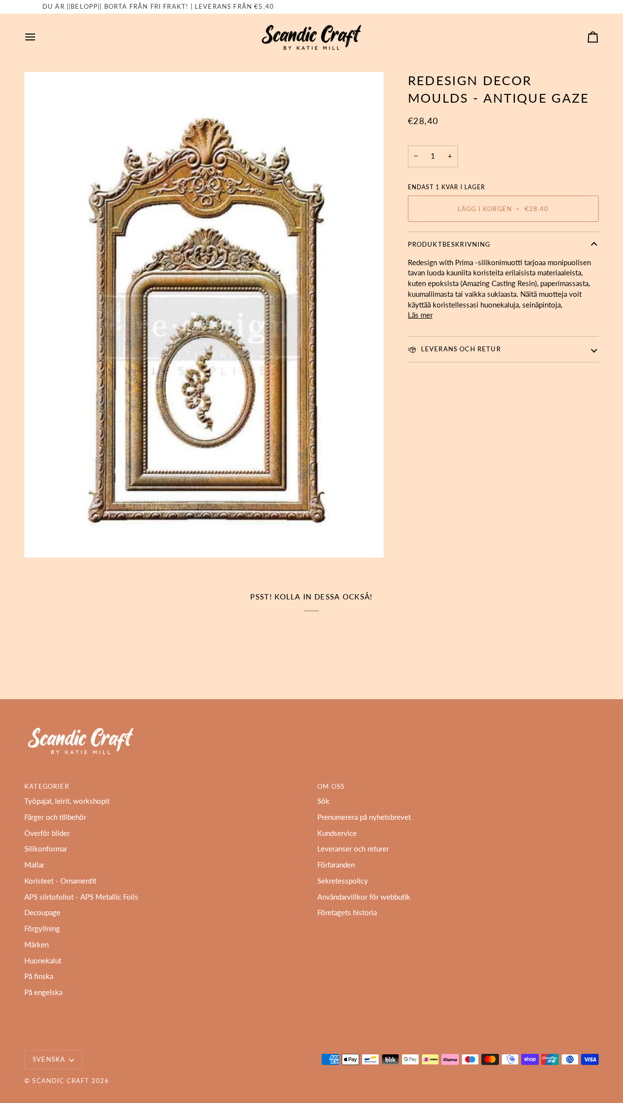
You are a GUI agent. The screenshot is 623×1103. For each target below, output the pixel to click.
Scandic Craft (60, 1081)
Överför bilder (47, 833)
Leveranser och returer (353, 849)
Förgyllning (42, 928)
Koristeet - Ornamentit (60, 881)
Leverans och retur (460, 349)
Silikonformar (45, 849)
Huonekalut (42, 961)
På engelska (43, 992)
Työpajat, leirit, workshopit (67, 801)
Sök (323, 801)
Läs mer (420, 315)
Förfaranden (336, 865)
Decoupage (42, 912)
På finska (38, 976)
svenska (49, 1059)
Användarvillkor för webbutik (363, 897)
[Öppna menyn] (39, 37)
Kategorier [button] (46, 786)
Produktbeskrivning (449, 244)
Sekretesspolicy (342, 881)
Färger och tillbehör (55, 817)
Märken (36, 944)
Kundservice (337, 833)
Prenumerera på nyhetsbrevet (364, 817)
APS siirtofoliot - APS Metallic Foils (81, 897)
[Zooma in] (204, 315)
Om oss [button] (331, 786)
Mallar (34, 865)
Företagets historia (347, 912)
